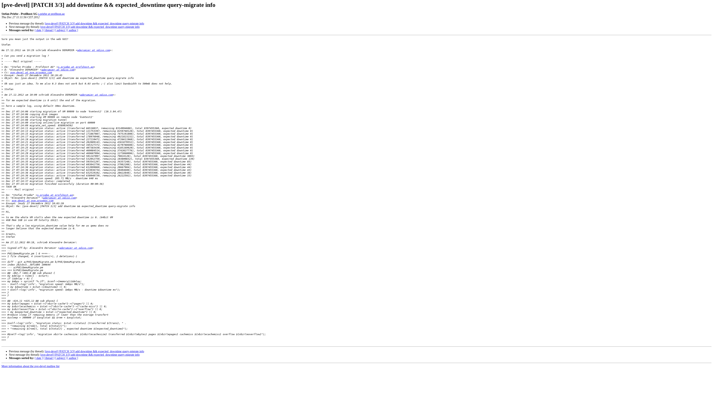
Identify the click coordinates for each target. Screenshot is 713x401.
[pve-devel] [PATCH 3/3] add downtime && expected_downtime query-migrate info (94, 23)
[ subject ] (60, 30)
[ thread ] (49, 30)
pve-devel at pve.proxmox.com (31, 72)
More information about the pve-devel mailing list (30, 366)
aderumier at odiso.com (93, 50)
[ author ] (72, 30)
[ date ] (39, 30)
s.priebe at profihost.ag (51, 13)
